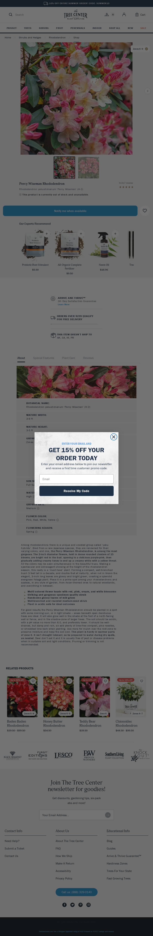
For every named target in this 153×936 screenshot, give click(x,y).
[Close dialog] (113, 437)
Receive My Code (76, 491)
